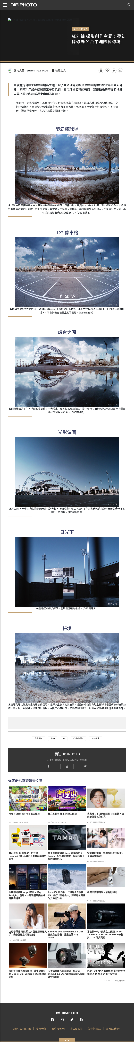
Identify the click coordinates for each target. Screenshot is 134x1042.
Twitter (114, 70)
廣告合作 (41, 1028)
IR (64, 738)
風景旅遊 (38, 738)
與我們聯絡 (94, 1028)
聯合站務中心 (114, 1028)
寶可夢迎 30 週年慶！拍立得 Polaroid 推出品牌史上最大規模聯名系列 (27, 856)
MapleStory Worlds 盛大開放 (24, 813)
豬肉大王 (19, 70)
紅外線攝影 (78, 738)
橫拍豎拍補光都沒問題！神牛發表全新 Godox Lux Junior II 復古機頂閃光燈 (27, 974)
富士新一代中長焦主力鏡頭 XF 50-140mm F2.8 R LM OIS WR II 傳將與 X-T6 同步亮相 (105, 934)
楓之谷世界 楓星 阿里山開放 (62, 813)
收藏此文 (60, 70)
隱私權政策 (76, 1028)
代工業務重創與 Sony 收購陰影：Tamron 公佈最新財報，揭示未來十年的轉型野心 (66, 856)
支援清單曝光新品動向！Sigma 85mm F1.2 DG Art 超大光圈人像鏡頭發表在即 (66, 974)
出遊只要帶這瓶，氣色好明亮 (102, 892)
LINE (107, 70)
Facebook (101, 70)
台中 (53, 738)
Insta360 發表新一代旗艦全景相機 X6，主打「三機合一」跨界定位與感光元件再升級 (66, 895)
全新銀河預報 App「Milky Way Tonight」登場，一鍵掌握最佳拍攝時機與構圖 (27, 895)
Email (120, 70)
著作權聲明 (58, 1028)
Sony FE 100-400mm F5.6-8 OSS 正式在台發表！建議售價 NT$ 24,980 (66, 934)
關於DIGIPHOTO (21, 1028)
